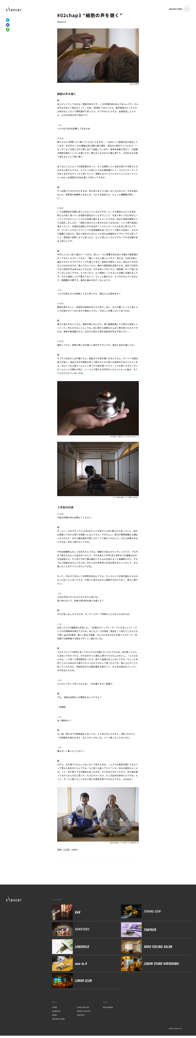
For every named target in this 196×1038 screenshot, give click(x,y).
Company (56, 1011)
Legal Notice (83, 1007)
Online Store (58, 1019)
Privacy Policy (84, 1011)
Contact (81, 1015)
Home (54, 1007)
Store (175, 9)
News (54, 1015)
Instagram (108, 1007)
